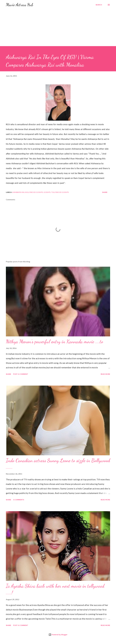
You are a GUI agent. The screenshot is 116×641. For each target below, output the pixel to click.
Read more (105, 374)
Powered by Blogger (59, 635)
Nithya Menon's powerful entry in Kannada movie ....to (54, 341)
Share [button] (104, 192)
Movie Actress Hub (19, 4)
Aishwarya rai (18, 192)
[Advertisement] (58, 29)
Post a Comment (20, 374)
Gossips (47, 192)
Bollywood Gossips (34, 192)
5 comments (18, 500)
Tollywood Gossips (60, 192)
